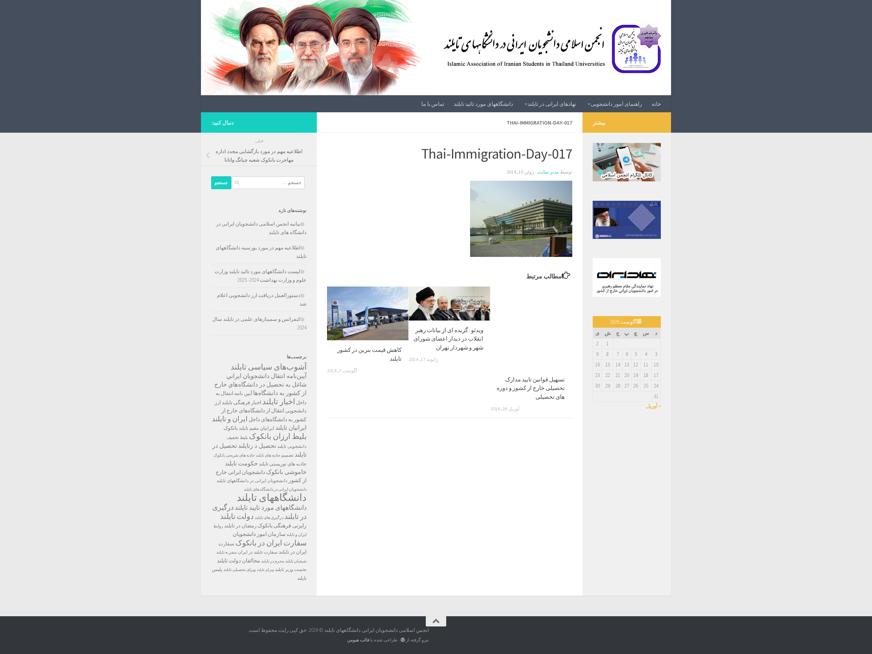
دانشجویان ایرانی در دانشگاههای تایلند (252, 481)
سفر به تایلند (226, 552)
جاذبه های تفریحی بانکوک (234, 455)
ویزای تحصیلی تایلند (239, 569)
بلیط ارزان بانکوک (278, 436)
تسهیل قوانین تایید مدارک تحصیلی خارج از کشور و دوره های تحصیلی (531, 388)
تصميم (287, 455)
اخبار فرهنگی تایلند (241, 402)
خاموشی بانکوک (286, 472)
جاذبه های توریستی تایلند (283, 464)
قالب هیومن (358, 640)
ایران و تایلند (230, 418)
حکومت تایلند (241, 463)
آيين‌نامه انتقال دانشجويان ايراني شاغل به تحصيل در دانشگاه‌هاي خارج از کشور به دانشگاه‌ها (260, 384)
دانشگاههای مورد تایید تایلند (271, 507)
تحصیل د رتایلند (257, 445)
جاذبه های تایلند (268, 455)
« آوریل (653, 406)
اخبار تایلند (278, 401)
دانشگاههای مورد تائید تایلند (483, 103)
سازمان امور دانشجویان (259, 534)
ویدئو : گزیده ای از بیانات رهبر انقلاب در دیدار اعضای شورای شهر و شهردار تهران (448, 338)
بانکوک (230, 428)
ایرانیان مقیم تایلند (256, 428)
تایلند (281, 446)
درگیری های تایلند (269, 517)
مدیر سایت (548, 172)
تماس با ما (432, 103)
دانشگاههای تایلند (272, 497)
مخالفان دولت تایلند (238, 560)
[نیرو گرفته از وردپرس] (403, 640)
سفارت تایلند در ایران (258, 552)
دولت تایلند (237, 516)
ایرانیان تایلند (291, 427)
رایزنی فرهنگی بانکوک (282, 525)
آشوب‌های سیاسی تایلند (269, 367)
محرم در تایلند (272, 560)
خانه (656, 103)
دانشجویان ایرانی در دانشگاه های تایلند (275, 489)
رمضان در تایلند (240, 525)
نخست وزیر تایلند (291, 569)
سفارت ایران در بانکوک (271, 542)
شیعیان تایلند (296, 560)
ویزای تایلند (265, 570)
